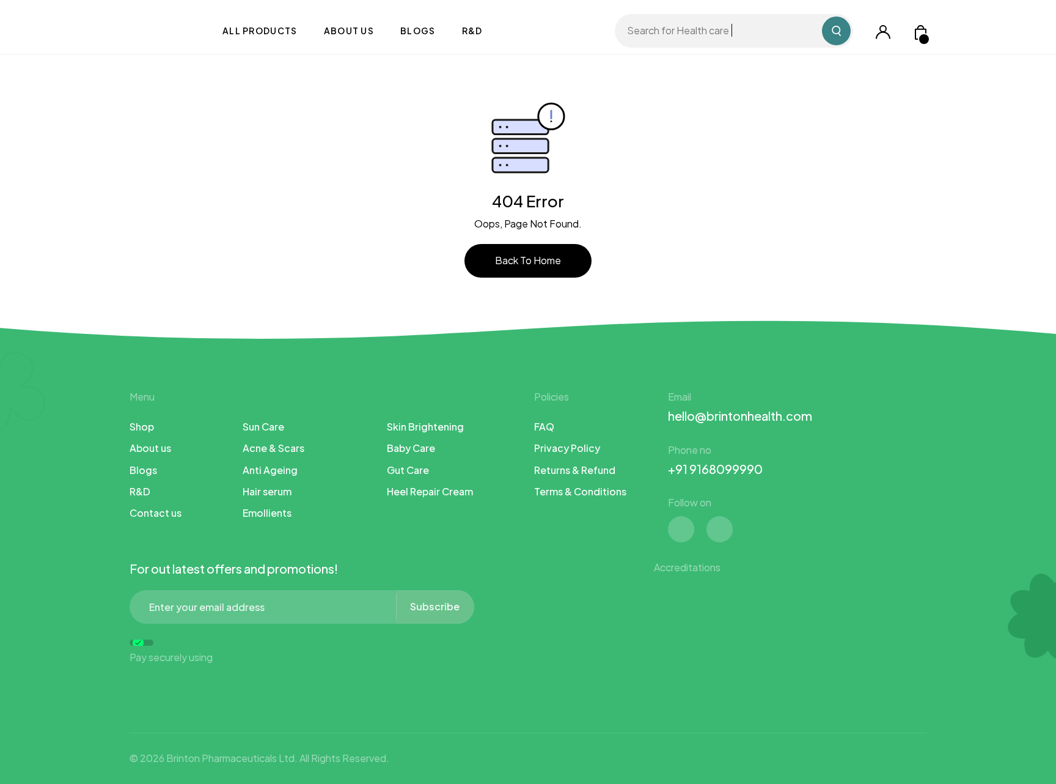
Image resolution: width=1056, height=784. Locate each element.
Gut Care (408, 470)
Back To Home (528, 260)
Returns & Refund (574, 470)
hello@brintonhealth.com (740, 415)
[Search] (836, 31)
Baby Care (411, 448)
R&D (472, 30)
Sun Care (263, 426)
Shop (142, 426)
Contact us (156, 512)
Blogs (418, 30)
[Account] (883, 31)
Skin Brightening (425, 426)
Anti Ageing (270, 470)
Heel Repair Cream (430, 491)
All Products (260, 30)
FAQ (544, 426)
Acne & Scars (273, 448)
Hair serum (267, 491)
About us (349, 30)
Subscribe (435, 606)
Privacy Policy (567, 448)
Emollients (267, 512)
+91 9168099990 (715, 468)
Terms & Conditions (580, 491)
